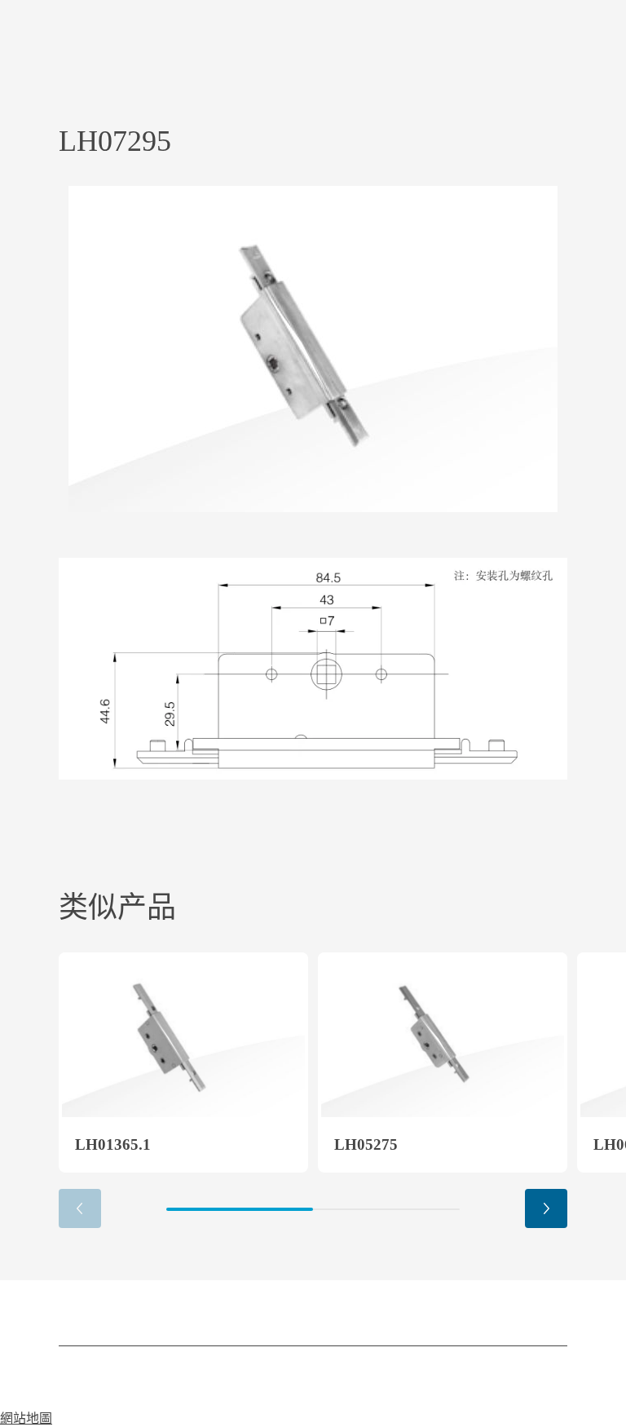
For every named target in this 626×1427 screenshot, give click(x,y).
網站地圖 (26, 1418)
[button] (546, 1208)
